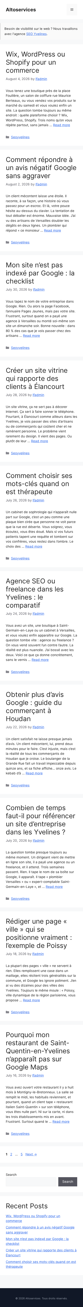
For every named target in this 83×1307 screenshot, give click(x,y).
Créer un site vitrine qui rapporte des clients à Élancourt (37, 378)
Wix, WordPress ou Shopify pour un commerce (35, 62)
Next (31, 1154)
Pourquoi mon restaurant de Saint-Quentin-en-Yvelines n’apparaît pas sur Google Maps (38, 1051)
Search (11, 1175)
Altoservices (21, 10)
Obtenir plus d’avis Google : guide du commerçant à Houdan (35, 706)
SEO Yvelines (36, 34)
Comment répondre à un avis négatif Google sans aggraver (41, 167)
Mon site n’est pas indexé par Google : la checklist (40, 273)
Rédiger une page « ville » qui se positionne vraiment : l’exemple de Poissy (39, 933)
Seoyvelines (20, 137)
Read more (61, 125)
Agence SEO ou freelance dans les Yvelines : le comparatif (35, 593)
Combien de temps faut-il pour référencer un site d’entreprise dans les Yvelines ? (40, 820)
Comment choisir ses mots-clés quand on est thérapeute (39, 483)
